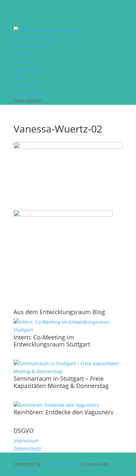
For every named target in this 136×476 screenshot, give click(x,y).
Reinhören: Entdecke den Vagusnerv (64, 412)
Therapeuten (28, 69)
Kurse (20, 77)
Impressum (26, 440)
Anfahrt (22, 61)
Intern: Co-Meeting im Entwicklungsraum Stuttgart (52, 340)
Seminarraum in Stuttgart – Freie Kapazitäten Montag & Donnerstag (61, 382)
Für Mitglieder (29, 93)
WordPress (25, 472)
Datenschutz (27, 448)
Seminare (24, 85)
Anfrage (22, 53)
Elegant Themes (60, 464)
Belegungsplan (30, 46)
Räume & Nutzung (34, 38)
